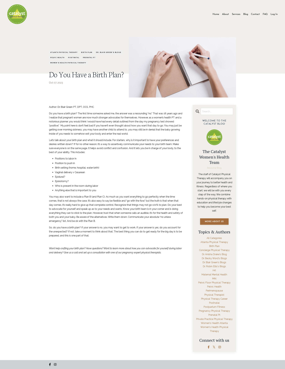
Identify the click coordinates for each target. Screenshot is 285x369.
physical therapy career (214, 298)
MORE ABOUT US (214, 222)
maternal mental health (214, 274)
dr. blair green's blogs (108, 52)
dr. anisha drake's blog (214, 254)
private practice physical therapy (214, 319)
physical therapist (214, 294)
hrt (214, 270)
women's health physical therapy (68, 63)
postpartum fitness (214, 306)
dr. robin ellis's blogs (214, 266)
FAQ (265, 14)
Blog (245, 14)
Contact (255, 14)
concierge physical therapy (214, 250)
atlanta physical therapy (63, 52)
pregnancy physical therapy (214, 310)
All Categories (214, 238)
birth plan (86, 52)
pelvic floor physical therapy (214, 282)
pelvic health (57, 57)
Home (216, 14)
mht (214, 278)
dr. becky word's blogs (214, 258)
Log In (274, 14)
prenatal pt (89, 57)
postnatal (73, 57)
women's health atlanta (214, 323)
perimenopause (214, 290)
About (225, 14)
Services (236, 14)
